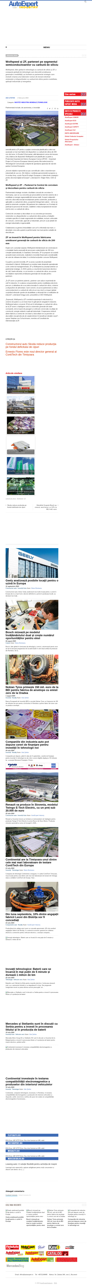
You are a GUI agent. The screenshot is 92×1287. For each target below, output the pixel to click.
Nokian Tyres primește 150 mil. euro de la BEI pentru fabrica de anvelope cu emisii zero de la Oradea (32, 690)
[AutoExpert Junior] (14, 1253)
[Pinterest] (55, 108)
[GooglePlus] (52, 108)
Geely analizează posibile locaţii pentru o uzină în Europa (32, 582)
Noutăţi (14, 698)
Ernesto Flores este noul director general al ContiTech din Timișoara (31, 353)
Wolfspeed (20, 498)
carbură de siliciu (11, 498)
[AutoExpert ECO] (42, 1259)
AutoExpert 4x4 (70, 130)
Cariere (8, 643)
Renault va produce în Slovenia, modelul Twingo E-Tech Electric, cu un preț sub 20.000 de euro (32, 807)
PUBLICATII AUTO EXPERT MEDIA (72, 102)
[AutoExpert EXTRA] (66, 1259)
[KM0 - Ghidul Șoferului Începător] (54, 1247)
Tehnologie (42, 102)
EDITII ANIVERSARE (72, 133)
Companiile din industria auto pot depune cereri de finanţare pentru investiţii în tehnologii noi (27, 744)
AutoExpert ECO (70, 120)
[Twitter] (49, 108)
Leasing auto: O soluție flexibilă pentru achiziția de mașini (31, 1164)
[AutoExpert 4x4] (34, 1253)
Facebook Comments (11, 1195)
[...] (23, 1169)
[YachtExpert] (41, 1247)
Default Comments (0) (25, 1195)
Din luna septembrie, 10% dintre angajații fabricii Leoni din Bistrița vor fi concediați (32, 917)
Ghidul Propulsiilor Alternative (71, 140)
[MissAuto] (70, 1247)
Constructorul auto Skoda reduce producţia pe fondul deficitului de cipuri (31, 345)
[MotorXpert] (28, 1247)
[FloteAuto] (12, 1247)
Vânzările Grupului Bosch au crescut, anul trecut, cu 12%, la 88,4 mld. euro (46, 507)
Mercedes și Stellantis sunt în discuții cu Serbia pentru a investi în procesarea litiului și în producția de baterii (32, 1026)
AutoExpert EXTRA (71, 124)
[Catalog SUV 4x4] (57, 1253)
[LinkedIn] (57, 108)
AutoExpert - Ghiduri (72, 145)
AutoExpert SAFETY (72, 127)
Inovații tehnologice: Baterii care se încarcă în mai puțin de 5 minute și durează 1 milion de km (28, 971)
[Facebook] (47, 108)
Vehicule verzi (18, 979)
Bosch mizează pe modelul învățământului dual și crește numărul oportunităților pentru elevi (30, 635)
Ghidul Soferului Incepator (74, 136)
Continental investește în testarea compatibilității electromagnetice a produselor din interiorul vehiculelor (29, 1081)
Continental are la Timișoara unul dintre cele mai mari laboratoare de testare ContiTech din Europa (31, 862)
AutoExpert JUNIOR (71, 117)
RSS (55, 1283)
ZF (25, 498)
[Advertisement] (49, 27)
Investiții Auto (22, 588)
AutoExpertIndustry (46, 1283)
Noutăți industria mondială (25, 102)
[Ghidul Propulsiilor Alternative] (17, 1259)
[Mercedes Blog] (15, 1266)
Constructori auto (11, 588)
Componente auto (11, 925)
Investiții (8, 698)
